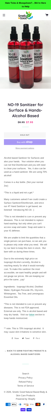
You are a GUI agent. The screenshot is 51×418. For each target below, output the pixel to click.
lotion (31, 314)
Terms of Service (25, 386)
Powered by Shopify (25, 399)
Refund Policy (25, 382)
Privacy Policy (25, 377)
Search (25, 373)
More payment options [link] (25, 148)
